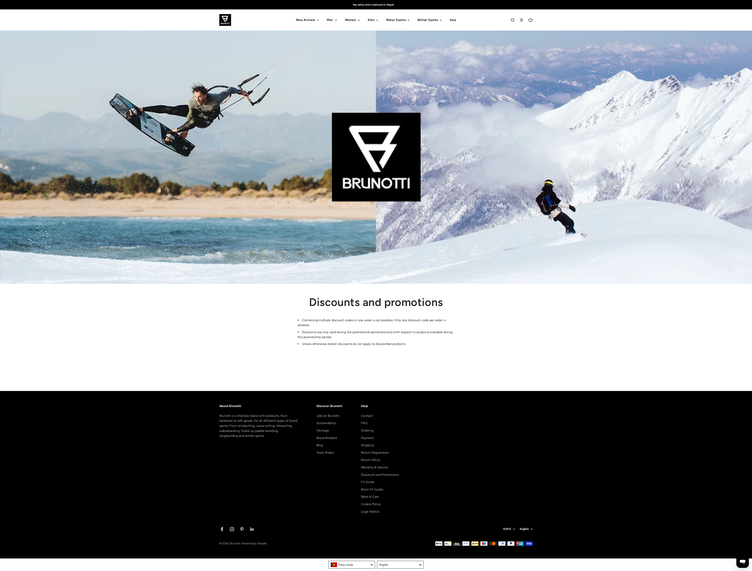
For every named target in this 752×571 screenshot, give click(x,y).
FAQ (364, 423)
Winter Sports (427, 20)
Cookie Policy (371, 504)
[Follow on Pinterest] (242, 529)
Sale (453, 20)
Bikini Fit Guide (372, 489)
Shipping (367, 445)
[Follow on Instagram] (232, 529)
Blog (319, 445)
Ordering (367, 430)
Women (350, 20)
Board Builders (326, 438)
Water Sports (396, 20)
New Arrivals (305, 20)
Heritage (322, 430)
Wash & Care (370, 497)
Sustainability (326, 423)
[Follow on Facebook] (222, 529)
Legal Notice (370, 511)
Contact (367, 416)
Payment (367, 438)
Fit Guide (367, 482)
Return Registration (375, 452)
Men (330, 20)
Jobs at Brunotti (327, 416)
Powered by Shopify (254, 543)
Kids (371, 20)
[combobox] (351, 565)
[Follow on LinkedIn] (252, 529)
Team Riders (325, 452)
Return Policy (370, 460)
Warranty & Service (374, 467)
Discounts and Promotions (380, 475)
